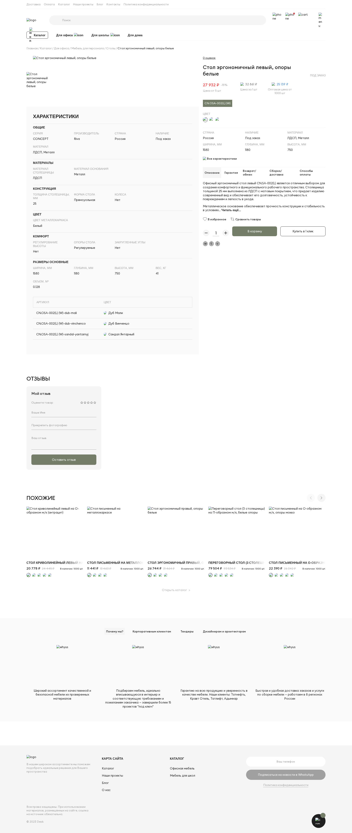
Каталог (64, 4)
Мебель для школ (182, 775)
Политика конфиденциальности (146, 4)
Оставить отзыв (64, 460)
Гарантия (231, 172)
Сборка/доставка (276, 172)
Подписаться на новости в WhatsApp (286, 775)
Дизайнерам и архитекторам (224, 631)
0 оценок (209, 58)
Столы (110, 48)
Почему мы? (114, 631)
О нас (106, 790)
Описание (212, 172)
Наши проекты (83, 4)
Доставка (33, 4)
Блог (100, 4)
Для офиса (64, 35)
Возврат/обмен (249, 172)
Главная (32, 48)
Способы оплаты (306, 172)
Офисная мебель (182, 768)
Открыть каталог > (176, 590)
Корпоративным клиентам (152, 631)
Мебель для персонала (87, 48)
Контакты (113, 4)
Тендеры (187, 631)
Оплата (49, 4)
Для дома (135, 35)
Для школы (100, 35)
